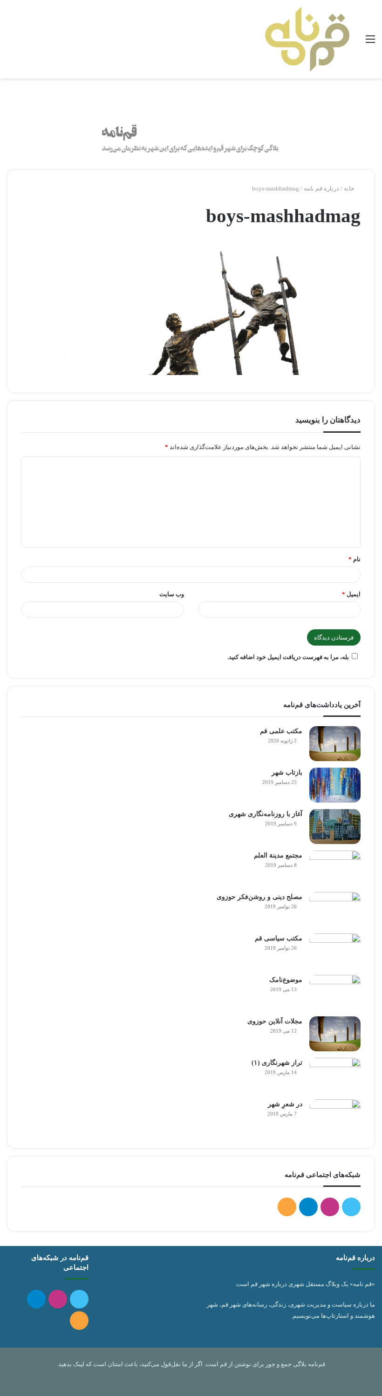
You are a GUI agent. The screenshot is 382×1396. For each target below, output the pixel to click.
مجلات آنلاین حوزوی (274, 1021)
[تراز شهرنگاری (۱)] (335, 1075)
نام (354, 559)
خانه (350, 188)
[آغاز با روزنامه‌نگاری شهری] (335, 826)
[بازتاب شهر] (335, 785)
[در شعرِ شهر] (335, 1116)
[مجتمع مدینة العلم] (335, 868)
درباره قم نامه (321, 188)
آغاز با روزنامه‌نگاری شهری (265, 813)
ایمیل (351, 594)
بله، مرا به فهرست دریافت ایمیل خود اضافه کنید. (288, 657)
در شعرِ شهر (285, 1104)
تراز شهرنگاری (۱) (277, 1062)
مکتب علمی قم (281, 731)
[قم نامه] (307, 39)
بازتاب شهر (287, 772)
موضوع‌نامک (285, 979)
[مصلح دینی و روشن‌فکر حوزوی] (335, 909)
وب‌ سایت (171, 594)
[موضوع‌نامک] (335, 992)
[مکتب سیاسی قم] (335, 950)
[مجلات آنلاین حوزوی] (335, 1033)
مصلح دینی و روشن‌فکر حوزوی (259, 896)
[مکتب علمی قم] (335, 743)
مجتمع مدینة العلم (278, 855)
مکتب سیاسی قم (278, 938)
